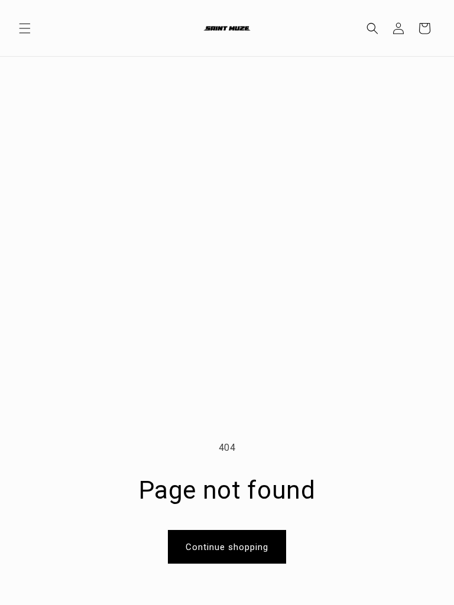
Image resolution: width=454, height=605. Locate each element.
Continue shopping (227, 547)
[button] (25, 28)
